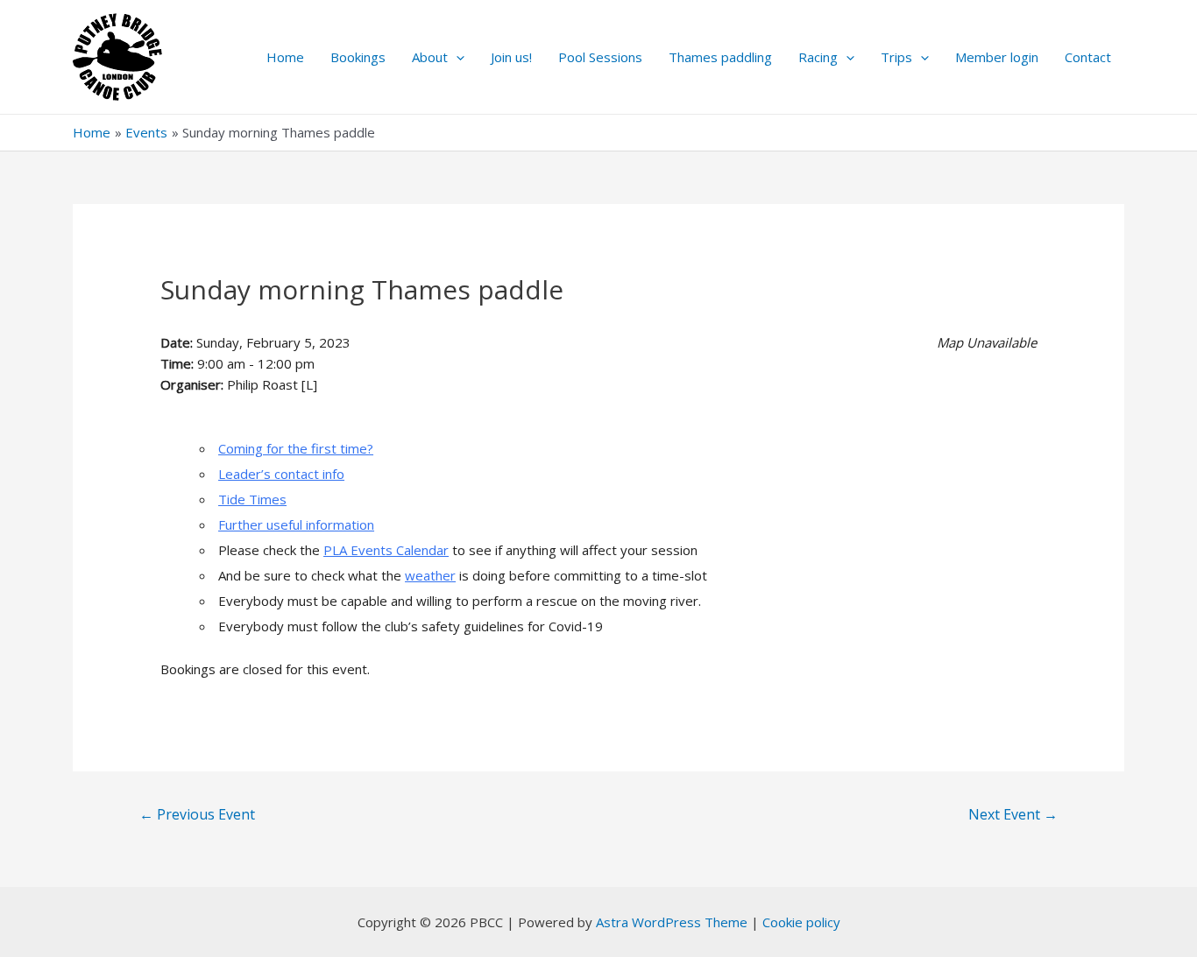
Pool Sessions (600, 57)
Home (285, 57)
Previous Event (197, 814)
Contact (1088, 57)
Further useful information (296, 524)
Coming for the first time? (295, 448)
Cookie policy (801, 922)
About (430, 57)
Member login (996, 57)
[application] (456, 57)
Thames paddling (720, 57)
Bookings (358, 57)
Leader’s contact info (281, 473)
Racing (818, 57)
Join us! (511, 57)
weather (430, 575)
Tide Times (252, 499)
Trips (896, 57)
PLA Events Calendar (386, 550)
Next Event (1013, 814)
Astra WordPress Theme (671, 922)
